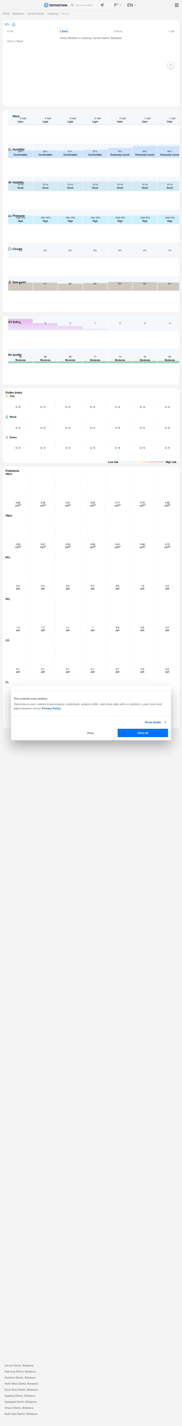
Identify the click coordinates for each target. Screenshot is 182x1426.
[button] (91, 5)
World (6, 13)
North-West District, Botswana (21, 1383)
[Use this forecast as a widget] (7, 24)
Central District (36, 13)
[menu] (177, 5)
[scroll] (171, 65)
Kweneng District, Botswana (20, 1371)
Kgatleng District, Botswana (20, 1395)
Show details (153, 722)
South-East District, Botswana (21, 1389)
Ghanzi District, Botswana (19, 1407)
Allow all (142, 732)
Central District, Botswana (19, 1365)
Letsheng (53, 13)
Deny (90, 732)
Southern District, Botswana (20, 1377)
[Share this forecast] (12, 24)
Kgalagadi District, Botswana (21, 1401)
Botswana (18, 13)
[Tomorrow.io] (56, 5)
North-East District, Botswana (21, 1414)
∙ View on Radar (14, 41)
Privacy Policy (51, 708)
